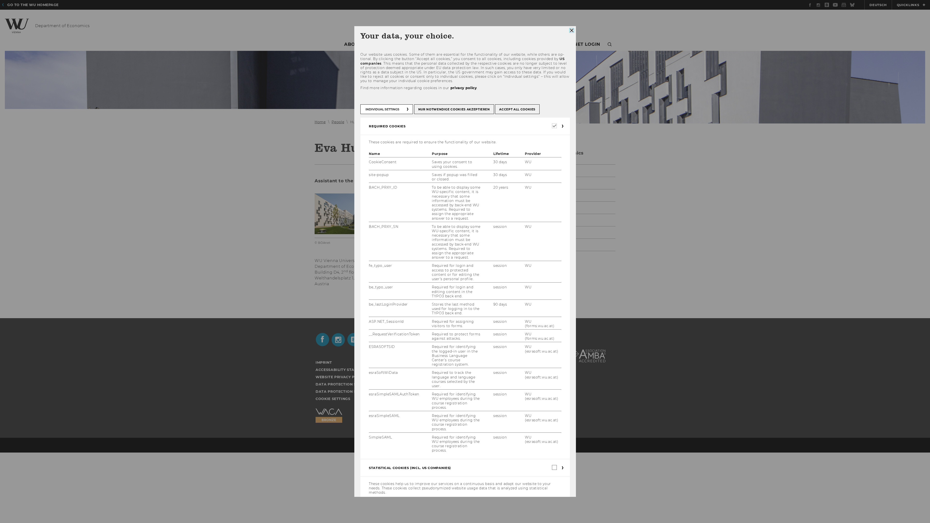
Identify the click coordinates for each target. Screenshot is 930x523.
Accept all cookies (517, 109)
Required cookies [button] (387, 126)
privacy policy (463, 88)
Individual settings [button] (382, 109)
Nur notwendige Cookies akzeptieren (454, 109)
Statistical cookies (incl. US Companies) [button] (410, 468)
